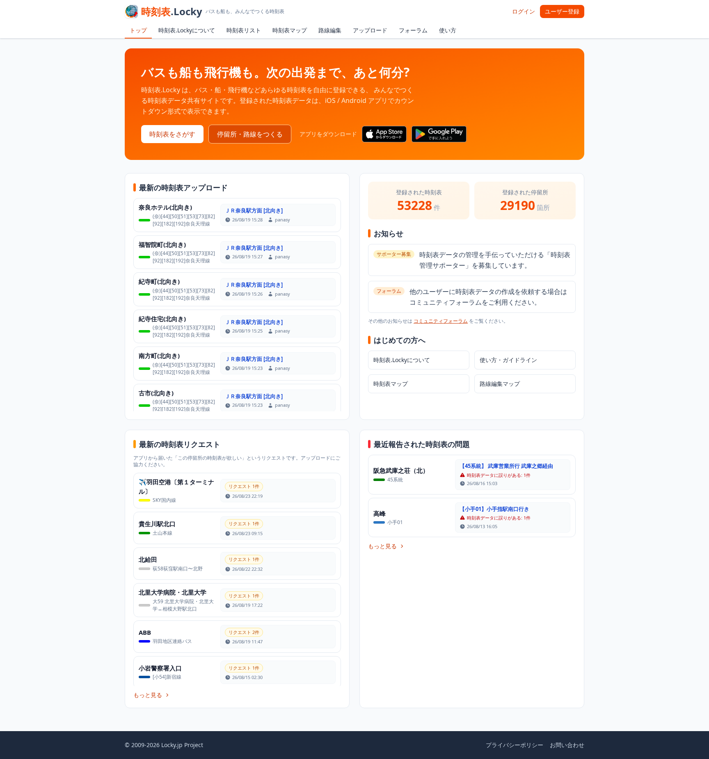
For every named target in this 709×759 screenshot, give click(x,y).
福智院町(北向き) (162, 244)
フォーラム (413, 30)
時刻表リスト (243, 30)
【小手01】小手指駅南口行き (494, 509)
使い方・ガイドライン (508, 360)
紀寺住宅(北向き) (162, 319)
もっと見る (147, 695)
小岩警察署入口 (160, 668)
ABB (145, 632)
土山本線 (162, 532)
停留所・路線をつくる (250, 134)
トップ (138, 30)
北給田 (148, 559)
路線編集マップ (500, 383)
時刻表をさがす (172, 134)
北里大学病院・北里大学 (172, 592)
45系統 (395, 479)
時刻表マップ (289, 30)
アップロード (370, 30)
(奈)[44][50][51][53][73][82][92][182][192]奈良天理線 (184, 220)
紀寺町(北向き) (159, 281)
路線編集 (329, 30)
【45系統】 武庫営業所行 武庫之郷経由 (506, 466)
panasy (282, 220)
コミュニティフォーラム (441, 320)
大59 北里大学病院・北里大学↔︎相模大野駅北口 (183, 605)
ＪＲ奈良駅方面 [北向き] (254, 210)
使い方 (447, 30)
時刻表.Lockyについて (186, 30)
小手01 (395, 522)
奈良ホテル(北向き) (165, 207)
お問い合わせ (567, 745)
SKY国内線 (164, 500)
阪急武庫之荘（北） (401, 470)
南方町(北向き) (159, 355)
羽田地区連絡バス (172, 641)
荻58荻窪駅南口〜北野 (178, 568)
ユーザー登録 (562, 11)
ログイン (523, 11)
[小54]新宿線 (167, 676)
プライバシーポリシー (514, 745)
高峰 (379, 513)
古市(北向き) (156, 393)
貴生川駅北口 (157, 524)
